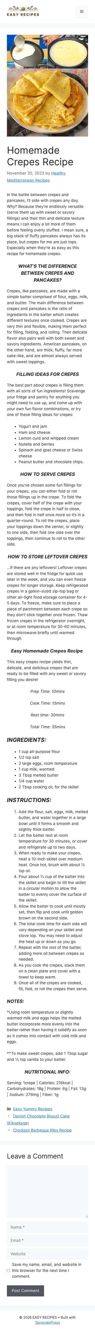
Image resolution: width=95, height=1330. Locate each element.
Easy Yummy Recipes (32, 1109)
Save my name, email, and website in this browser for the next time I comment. (46, 1270)
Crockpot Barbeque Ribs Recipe (42, 1130)
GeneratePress (47, 1322)
